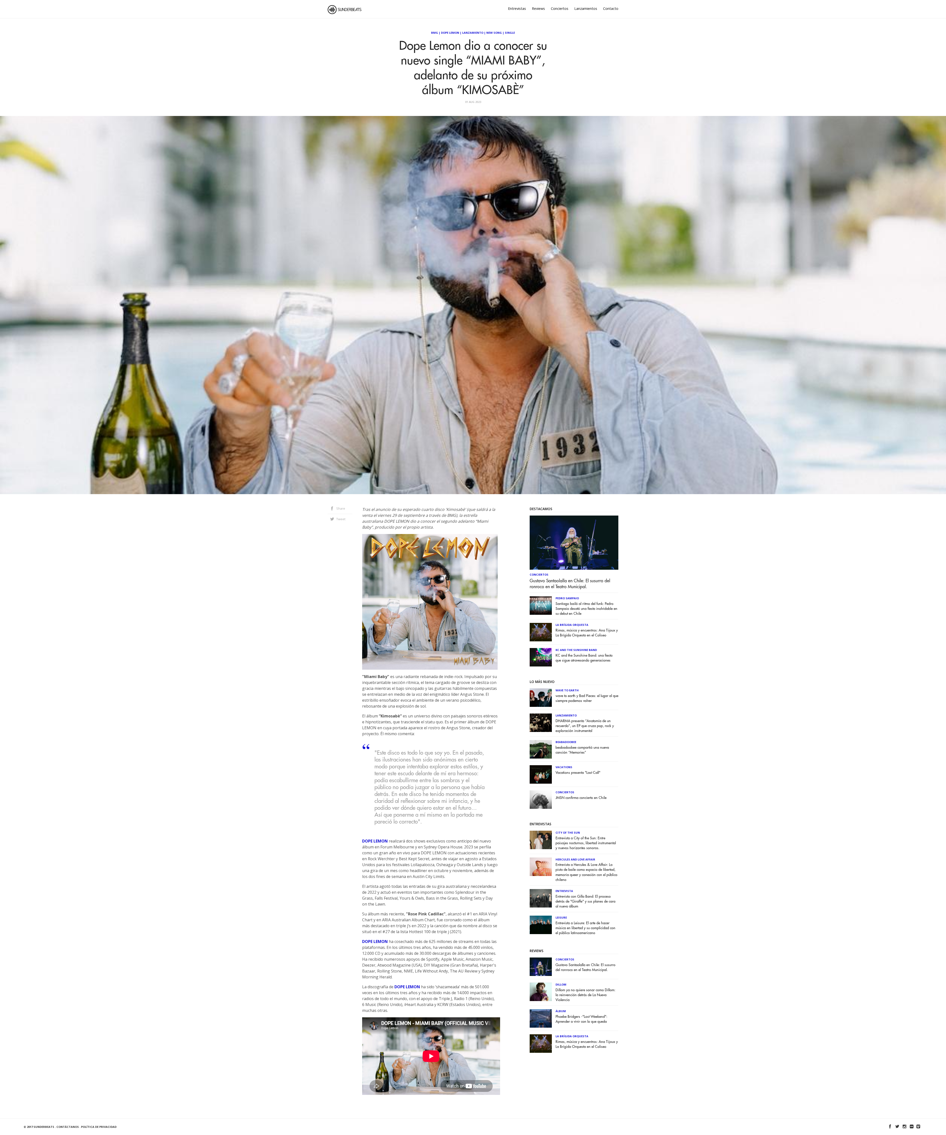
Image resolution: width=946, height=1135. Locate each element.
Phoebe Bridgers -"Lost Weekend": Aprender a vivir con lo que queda (581, 1019)
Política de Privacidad (99, 1127)
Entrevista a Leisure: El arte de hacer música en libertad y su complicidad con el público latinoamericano (585, 928)
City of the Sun (568, 832)
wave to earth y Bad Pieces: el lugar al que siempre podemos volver (587, 698)
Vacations (564, 767)
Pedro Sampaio (567, 598)
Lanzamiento (472, 32)
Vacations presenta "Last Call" (578, 773)
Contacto (610, 8)
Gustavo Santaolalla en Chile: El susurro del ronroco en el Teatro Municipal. (570, 584)
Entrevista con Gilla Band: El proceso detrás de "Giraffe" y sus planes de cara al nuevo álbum (585, 901)
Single (510, 32)
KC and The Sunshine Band (576, 650)
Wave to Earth (567, 690)
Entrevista (564, 891)
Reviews (538, 8)
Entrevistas (517, 8)
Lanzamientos (585, 8)
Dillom (561, 984)
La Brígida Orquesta (572, 625)
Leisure (561, 917)
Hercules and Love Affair (575, 859)
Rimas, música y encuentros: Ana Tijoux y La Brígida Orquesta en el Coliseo (587, 633)
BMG (434, 32)
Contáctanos (67, 1127)
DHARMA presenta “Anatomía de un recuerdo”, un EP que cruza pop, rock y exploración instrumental (585, 726)
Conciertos (559, 8)
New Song (494, 32)
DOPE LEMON (375, 841)
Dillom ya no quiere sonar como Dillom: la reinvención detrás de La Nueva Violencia (585, 995)
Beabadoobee (566, 742)
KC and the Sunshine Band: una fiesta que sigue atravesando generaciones (584, 658)
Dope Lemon (450, 32)
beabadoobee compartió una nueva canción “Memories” (582, 750)
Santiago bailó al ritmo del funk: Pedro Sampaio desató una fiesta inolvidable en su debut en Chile (586, 609)
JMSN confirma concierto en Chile (581, 798)
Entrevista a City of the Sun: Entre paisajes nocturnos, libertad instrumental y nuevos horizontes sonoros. (586, 843)
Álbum (561, 1011)
